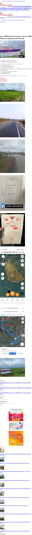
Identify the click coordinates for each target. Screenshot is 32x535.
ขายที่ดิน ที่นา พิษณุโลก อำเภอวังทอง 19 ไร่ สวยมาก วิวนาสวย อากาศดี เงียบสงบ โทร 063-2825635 (14, 505)
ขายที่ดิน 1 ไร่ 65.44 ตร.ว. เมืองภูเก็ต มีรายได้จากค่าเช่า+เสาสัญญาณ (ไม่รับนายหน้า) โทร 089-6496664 (15, 463)
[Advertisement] (16, 28)
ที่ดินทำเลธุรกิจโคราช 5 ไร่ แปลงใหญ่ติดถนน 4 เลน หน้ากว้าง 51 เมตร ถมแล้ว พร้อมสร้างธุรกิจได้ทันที (15, 497)
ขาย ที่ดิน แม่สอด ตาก (3, 21)
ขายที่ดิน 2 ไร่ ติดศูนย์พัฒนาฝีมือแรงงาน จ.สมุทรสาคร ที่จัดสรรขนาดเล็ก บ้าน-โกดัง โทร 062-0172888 (14, 480)
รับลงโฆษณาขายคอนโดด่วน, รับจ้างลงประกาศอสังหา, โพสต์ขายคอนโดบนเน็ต (13, 1)
